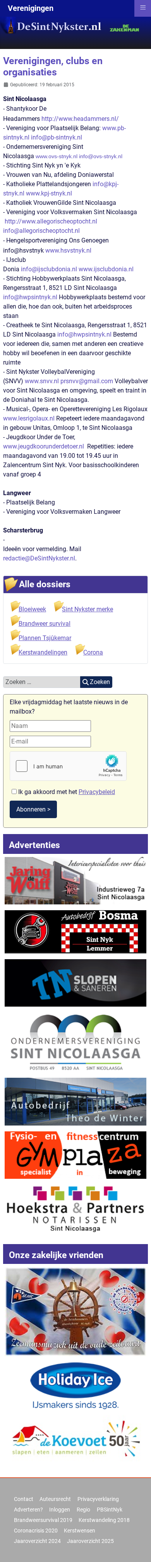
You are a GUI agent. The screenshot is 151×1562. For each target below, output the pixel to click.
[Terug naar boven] (137, 1547)
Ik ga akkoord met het (66, 792)
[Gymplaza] (76, 1154)
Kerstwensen (79, 1530)
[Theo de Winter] (76, 1101)
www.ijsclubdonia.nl (106, 269)
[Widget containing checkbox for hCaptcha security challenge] (68, 766)
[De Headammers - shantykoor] (76, 1311)
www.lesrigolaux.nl (29, 418)
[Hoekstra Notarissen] (76, 1208)
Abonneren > (33, 809)
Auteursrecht (55, 1499)
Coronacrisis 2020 (36, 1530)
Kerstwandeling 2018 (104, 1520)
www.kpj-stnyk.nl (49, 193)
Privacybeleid (97, 792)
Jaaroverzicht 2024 (37, 1541)
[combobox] (42, 682)
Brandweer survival (44, 623)
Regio (83, 1509)
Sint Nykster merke (87, 609)
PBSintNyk (109, 1509)
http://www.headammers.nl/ (80, 118)
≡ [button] (143, 7)
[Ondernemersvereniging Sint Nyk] (76, 1041)
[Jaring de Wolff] (76, 880)
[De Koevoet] (76, 1440)
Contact (23, 1499)
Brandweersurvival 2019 (43, 1520)
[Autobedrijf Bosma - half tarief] (76, 931)
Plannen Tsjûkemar (45, 638)
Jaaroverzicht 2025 (90, 1541)
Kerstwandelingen (43, 652)
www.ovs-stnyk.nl (56, 156)
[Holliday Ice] (76, 1385)
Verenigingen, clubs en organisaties (53, 66)
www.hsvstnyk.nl (68, 250)
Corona (93, 652)
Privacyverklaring (98, 1499)
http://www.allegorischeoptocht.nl (51, 221)
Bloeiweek (32, 609)
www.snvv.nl (42, 381)
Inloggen (59, 1509)
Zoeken (100, 682)
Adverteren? (28, 1509)
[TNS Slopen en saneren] (76, 982)
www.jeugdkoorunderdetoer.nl (43, 446)
